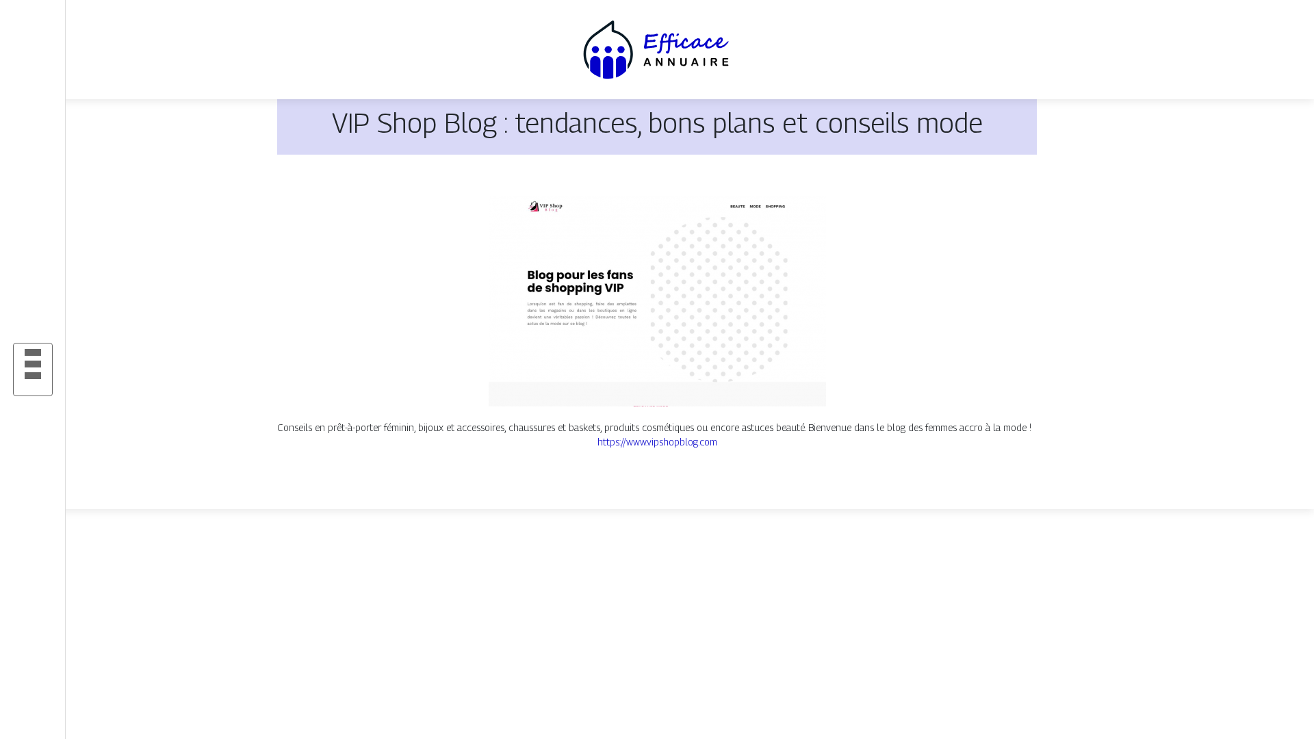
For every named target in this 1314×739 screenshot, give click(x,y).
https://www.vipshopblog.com (657, 442)
